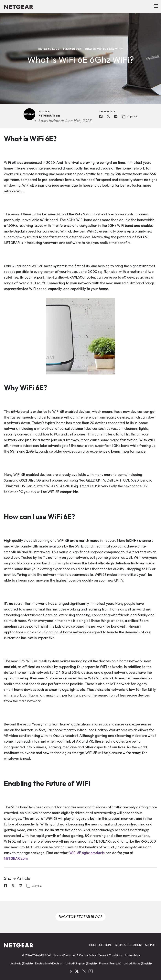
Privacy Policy (62, 955)
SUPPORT (151, 945)
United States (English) (138, 963)
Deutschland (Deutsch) (49, 963)
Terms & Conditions (110, 955)
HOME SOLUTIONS (100, 945)
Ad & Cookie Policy (84, 955)
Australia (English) (21, 963)
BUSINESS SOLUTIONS (129, 945)
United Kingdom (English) (81, 963)
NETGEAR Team (49, 115)
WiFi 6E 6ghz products (87, 852)
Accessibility (132, 955)
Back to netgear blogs (80, 916)
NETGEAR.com (16, 858)
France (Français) (110, 963)
